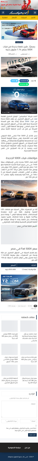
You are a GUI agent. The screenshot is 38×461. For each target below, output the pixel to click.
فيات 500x (33, 309)
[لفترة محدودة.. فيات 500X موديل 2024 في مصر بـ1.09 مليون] (9, 349)
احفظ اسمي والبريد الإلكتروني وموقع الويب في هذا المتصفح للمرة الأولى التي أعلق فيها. (21, 429)
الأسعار (14, 17)
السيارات (24, 17)
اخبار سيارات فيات (22, 306)
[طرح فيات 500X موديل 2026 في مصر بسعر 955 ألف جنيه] (9, 326)
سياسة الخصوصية (14, 447)
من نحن (27, 447)
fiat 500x (30, 306)
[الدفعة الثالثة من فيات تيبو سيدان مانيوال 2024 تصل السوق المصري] (9, 370)
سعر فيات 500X (11, 306)
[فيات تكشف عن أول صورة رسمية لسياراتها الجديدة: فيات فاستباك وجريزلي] (28, 326)
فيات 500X (29, 121)
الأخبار (33, 17)
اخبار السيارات (19, 42)
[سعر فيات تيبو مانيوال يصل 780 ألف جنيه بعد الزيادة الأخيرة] (28, 370)
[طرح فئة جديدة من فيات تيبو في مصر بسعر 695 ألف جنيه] (28, 349)
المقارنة (4, 17)
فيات (35, 118)
